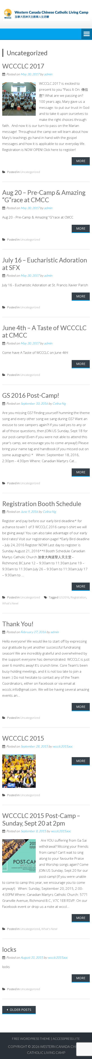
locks (9, 949)
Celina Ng (59, 403)
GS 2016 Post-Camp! (30, 395)
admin (48, 74)
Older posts (20, 1009)
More (80, 161)
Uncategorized (30, 172)
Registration (78, 597)
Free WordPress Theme (31, 1038)
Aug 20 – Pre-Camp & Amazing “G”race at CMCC (44, 196)
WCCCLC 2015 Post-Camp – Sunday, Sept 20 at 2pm (41, 819)
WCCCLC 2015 (23, 738)
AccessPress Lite (66, 1038)
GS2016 (64, 597)
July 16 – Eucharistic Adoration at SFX (44, 263)
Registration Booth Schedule (41, 503)
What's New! (10, 603)
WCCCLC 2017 (23, 66)
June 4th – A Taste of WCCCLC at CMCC (44, 331)
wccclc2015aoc (62, 746)
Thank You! (17, 624)
